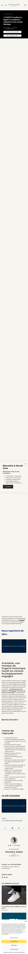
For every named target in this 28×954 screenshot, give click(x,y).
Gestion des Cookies (7, 952)
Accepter (14, 941)
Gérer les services (14, 937)
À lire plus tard (13, 35)
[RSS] (7, 877)
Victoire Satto (14, 852)
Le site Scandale (11, 795)
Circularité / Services (7, 14)
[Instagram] (2, 877)
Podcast (4, 818)
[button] (26, 921)
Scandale (22, 620)
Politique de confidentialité (19, 952)
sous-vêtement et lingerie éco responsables (12, 820)
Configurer (14, 949)
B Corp (14, 691)
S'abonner (8, 486)
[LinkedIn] (5, 877)
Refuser (14, 945)
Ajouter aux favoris (13, 31)
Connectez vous (6, 866)
